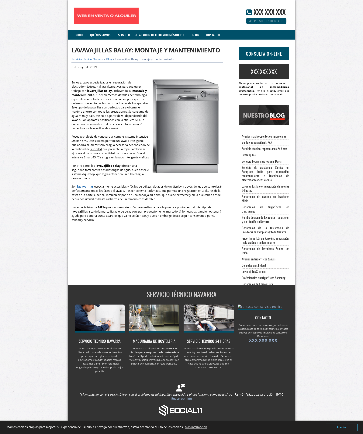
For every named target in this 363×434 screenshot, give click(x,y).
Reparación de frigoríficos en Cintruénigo (265, 209)
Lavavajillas (249, 155)
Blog (195, 35)
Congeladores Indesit (254, 265)
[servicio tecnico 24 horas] (209, 331)
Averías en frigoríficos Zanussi (259, 259)
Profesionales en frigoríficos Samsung (263, 277)
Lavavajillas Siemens (254, 271)
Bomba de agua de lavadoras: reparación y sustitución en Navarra (265, 219)
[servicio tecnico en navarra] (100, 331)
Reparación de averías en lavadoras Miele (265, 198)
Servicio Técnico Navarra (87, 59)
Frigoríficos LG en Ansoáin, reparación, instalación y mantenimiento (265, 240)
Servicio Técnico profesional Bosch (262, 161)
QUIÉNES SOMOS (100, 35)
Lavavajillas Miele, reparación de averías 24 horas (265, 188)
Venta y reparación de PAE (257, 142)
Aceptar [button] (342, 427)
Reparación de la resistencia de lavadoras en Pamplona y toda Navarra (265, 229)
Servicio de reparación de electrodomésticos (150, 35)
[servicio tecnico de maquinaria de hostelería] (154, 331)
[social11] (181, 410)
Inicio (79, 35)
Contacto (213, 35)
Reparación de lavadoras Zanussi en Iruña (265, 250)
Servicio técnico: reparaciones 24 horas (265, 148)
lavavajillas (85, 186)
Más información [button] (196, 427)
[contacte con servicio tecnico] (260, 307)
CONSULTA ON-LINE (264, 54)
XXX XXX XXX (269, 12)
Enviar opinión (181, 399)
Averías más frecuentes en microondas (264, 136)
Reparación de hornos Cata (257, 284)
